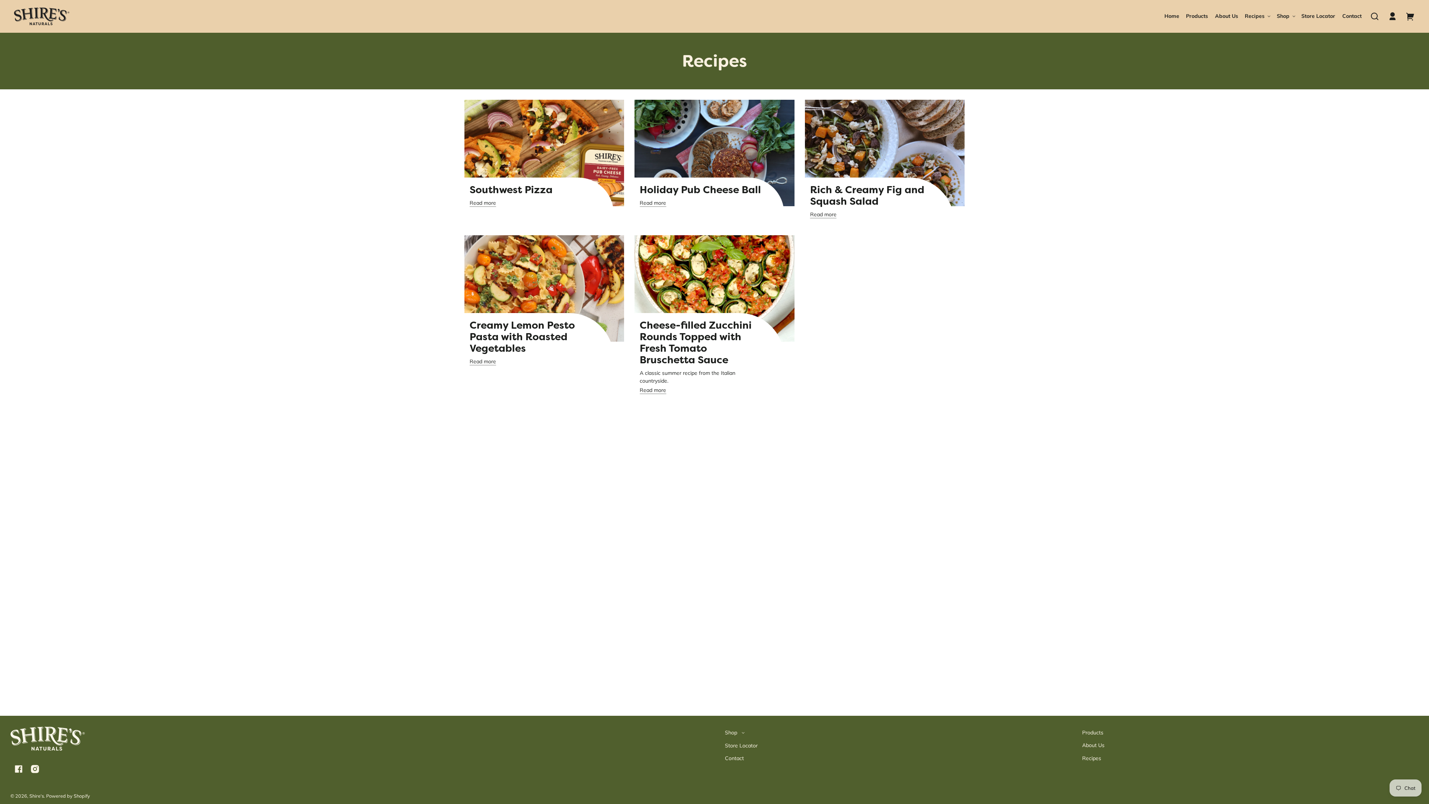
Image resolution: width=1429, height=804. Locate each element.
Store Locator (741, 745)
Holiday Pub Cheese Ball (700, 190)
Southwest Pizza (511, 190)
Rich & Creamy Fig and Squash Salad (867, 195)
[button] (1374, 16)
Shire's (36, 796)
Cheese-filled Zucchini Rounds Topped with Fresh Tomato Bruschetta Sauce (696, 343)
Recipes (1091, 758)
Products (1092, 732)
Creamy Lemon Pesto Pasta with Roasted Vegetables (522, 337)
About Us (1093, 745)
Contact (734, 758)
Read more (483, 203)
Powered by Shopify (68, 796)
